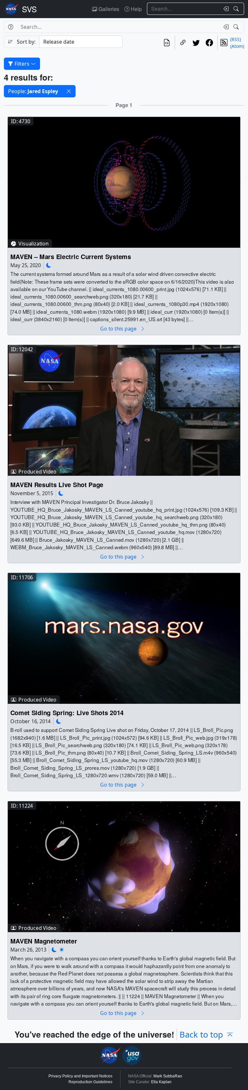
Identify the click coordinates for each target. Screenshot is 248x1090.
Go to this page (119, 328)
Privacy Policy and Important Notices (80, 1076)
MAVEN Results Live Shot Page (56, 484)
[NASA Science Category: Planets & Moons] (48, 265)
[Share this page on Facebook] (209, 43)
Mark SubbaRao (167, 1076)
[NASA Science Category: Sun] (61, 950)
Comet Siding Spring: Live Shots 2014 (67, 712)
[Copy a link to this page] (183, 43)
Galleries (108, 9)
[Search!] (237, 9)
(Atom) (237, 46)
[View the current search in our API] (166, 43)
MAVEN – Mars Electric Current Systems (70, 256)
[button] (69, 91)
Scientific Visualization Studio (29, 9)
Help (135, 9)
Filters (22, 63)
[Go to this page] (124, 181)
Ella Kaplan (161, 1082)
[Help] (10, 27)
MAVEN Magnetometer (43, 940)
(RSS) (235, 39)
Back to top (201, 1034)
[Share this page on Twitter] (196, 43)
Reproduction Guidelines (90, 1082)
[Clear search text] (225, 9)
